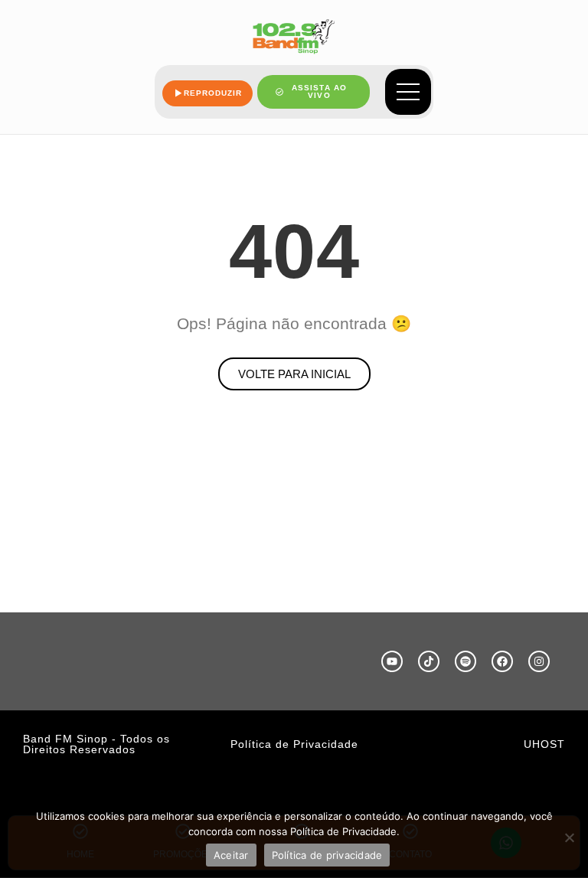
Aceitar (231, 855)
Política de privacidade (327, 855)
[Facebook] (502, 661)
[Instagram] (539, 661)
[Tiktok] (428, 661)
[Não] (569, 837)
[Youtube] (392, 661)
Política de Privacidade (294, 744)
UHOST (544, 744)
